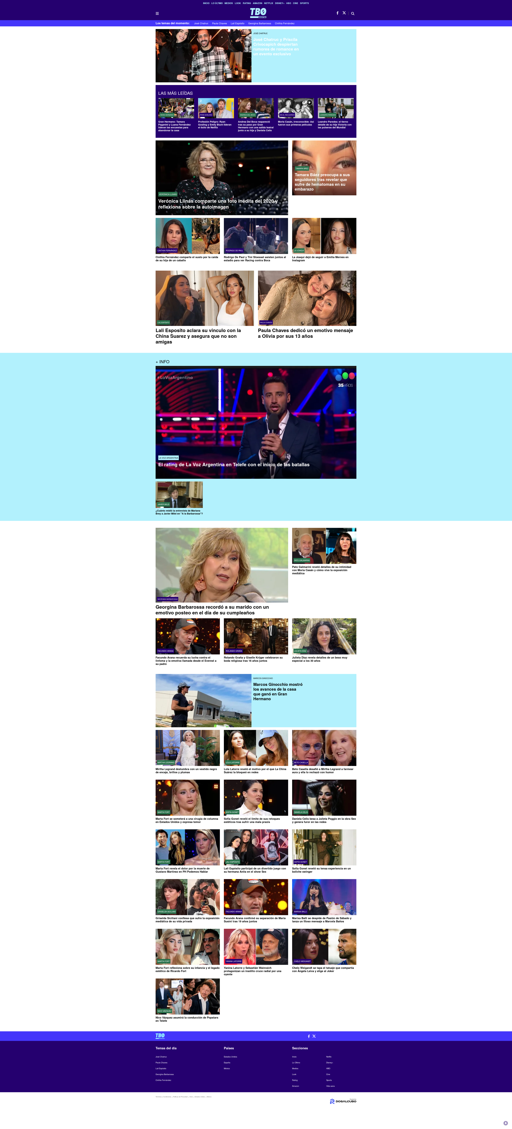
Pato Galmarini (302, 560)
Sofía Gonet (232, 812)
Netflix (268, 3)
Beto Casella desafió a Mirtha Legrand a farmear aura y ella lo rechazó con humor (322, 770)
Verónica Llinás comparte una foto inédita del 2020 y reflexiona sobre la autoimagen (218, 203)
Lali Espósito (237, 23)
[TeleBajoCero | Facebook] (338, 13)
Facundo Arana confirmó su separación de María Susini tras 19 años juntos (255, 919)
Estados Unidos (230, 1056)
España (227, 1062)
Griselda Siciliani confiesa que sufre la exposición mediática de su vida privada (187, 919)
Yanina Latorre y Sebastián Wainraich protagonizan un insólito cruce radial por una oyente (252, 971)
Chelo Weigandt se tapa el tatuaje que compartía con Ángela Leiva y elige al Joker (323, 969)
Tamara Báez (301, 168)
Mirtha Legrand (166, 762)
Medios (229, 3)
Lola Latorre (233, 762)
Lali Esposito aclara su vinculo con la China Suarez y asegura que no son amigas (198, 336)
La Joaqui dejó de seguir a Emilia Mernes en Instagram (320, 258)
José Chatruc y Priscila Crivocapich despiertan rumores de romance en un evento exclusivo (276, 46)
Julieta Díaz (300, 651)
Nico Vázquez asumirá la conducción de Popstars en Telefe (187, 1019)
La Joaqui (299, 250)
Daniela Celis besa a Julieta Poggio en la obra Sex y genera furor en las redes (324, 820)
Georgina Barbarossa (259, 23)
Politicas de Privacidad (180, 1097)
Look (238, 3)
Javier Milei (163, 504)
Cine (295, 3)
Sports (304, 3)
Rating (247, 3)
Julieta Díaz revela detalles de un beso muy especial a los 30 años (319, 659)
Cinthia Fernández (285, 23)
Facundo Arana (165, 651)
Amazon (257, 3)
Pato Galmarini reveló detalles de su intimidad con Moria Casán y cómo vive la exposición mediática (321, 570)
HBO (288, 3)
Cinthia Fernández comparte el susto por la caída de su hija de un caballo (187, 258)
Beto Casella (301, 762)
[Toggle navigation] (157, 13)
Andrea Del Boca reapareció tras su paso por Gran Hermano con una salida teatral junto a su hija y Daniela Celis (256, 126)
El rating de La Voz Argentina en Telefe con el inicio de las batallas (234, 464)
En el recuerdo (287, 115)
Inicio (206, 3)
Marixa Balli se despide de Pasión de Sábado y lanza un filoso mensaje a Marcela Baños (321, 919)
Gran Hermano (167, 115)
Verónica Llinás (168, 194)
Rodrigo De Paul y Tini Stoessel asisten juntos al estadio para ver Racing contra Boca (255, 258)
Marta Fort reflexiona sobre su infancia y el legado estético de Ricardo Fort (188, 969)
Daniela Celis (301, 812)
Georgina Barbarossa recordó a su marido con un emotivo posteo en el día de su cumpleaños (212, 609)
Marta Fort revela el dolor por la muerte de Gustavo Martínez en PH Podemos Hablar (183, 869)
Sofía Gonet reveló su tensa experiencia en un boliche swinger (321, 869)
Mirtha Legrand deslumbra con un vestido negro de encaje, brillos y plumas (186, 770)
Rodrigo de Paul (234, 250)
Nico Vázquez (164, 1011)
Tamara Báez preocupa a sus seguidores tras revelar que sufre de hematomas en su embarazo (322, 181)
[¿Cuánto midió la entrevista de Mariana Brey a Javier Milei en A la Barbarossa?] (179, 494)
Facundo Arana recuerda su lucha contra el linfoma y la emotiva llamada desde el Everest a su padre (186, 660)
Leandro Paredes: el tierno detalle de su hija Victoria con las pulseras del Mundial (335, 124)
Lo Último (217, 3)
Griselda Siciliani (167, 911)
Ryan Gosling (206, 115)
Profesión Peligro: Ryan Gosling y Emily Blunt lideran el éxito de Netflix (214, 124)
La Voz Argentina (168, 458)
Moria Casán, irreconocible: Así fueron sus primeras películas (296, 123)
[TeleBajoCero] (205, 1036)
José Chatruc (201, 23)
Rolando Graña (234, 651)
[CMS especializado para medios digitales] (332, 1101)
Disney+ (279, 3)
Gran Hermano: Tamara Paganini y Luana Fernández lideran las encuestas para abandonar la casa (174, 126)
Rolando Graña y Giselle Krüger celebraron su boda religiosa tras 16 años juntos (253, 659)
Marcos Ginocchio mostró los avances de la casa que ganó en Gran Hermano (278, 691)
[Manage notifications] (506, 1123)
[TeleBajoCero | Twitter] (344, 13)
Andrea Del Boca (247, 115)
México (227, 1068)
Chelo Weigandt (302, 961)
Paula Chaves (219, 23)
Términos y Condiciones (163, 1097)
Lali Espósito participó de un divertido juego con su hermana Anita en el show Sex (255, 869)
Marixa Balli (300, 911)
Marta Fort (164, 812)
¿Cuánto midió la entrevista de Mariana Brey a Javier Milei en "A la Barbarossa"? (179, 512)
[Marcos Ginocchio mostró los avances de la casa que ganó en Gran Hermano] (203, 693)
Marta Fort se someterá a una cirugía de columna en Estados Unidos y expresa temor (187, 820)
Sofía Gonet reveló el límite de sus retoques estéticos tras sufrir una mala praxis (252, 820)
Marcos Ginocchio (263, 678)
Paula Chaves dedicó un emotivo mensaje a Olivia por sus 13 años (305, 333)
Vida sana (330, 1086)
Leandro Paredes (328, 115)
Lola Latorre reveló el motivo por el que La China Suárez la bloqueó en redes (255, 770)
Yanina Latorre (234, 961)
